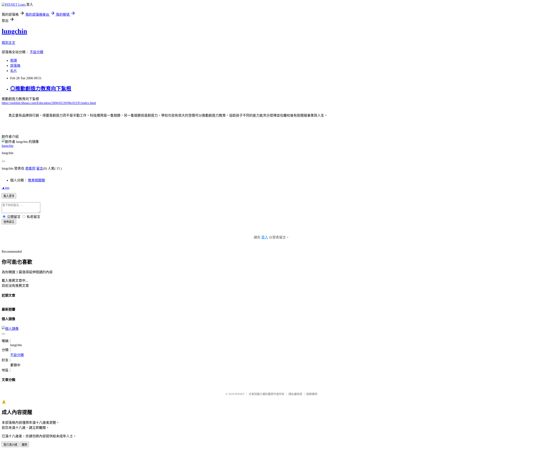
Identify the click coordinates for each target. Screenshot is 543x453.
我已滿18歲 (10, 444)
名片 (13, 70)
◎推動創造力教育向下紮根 (40, 88)
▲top (5, 188)
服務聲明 (311, 394)
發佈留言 (8, 221)
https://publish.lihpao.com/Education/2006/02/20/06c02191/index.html (49, 103)
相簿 (13, 60)
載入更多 (8, 196)
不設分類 (36, 52)
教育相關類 (36, 180)
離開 (24, 444)
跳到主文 (8, 43)
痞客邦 (30, 168)
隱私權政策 (295, 394)
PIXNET (240, 394)
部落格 (15, 65)
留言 (39, 168)
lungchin (14, 31)
